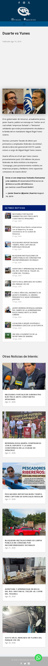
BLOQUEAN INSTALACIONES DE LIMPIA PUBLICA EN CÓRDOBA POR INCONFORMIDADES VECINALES (26, 257)
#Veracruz (36, 181)
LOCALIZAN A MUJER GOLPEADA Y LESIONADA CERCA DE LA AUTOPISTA (27, 324)
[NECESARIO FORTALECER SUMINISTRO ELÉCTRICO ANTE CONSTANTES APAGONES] (8, 216)
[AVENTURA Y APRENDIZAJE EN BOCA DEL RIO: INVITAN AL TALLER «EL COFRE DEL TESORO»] (8, 270)
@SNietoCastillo (13, 184)
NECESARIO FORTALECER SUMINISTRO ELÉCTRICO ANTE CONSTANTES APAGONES (25, 216)
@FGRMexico (27, 184)
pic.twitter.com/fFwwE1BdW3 (19, 187)
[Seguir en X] (29, 3)
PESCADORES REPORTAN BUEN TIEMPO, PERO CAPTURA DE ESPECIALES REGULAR (25, 244)
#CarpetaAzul (24, 181)
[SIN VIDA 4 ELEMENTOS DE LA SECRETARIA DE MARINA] (8, 336)
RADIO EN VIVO (31, 20)
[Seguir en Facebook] (19, 3)
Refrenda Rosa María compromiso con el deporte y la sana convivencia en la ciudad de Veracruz (27, 230)
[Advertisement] (24, 66)
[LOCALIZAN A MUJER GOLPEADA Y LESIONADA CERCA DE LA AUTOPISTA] (8, 325)
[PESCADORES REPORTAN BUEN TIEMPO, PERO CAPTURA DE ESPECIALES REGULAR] (8, 244)
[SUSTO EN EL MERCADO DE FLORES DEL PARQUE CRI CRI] (8, 283)
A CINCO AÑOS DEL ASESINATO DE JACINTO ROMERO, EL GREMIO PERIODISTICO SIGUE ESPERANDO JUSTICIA (26, 295)
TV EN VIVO (17, 20)
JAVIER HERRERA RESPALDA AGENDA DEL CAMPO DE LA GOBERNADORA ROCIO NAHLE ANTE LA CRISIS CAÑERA (27, 311)
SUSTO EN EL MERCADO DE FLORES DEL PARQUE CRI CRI (27, 283)
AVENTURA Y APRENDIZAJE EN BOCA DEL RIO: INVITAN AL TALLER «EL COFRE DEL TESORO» (27, 270)
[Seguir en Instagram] (24, 3)
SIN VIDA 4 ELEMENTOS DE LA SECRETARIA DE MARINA (24, 335)
